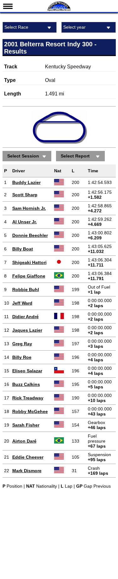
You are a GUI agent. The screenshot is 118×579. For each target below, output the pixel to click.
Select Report (75, 155)
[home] (59, 10)
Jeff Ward (22, 303)
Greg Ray (22, 343)
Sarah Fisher (25, 424)
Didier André (25, 316)
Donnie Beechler (30, 235)
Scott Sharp (24, 194)
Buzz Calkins (26, 384)
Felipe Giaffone (28, 275)
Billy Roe (21, 357)
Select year (74, 27)
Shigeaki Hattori (29, 262)
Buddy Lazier (26, 182)
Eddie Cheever (27, 457)
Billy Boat (22, 248)
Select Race (16, 27)
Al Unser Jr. (24, 221)
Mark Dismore (27, 470)
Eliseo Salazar (27, 370)
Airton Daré (24, 441)
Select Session (23, 155)
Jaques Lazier (27, 330)
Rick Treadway (27, 397)
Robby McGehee (30, 411)
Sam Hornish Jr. (29, 208)
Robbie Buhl (25, 289)
